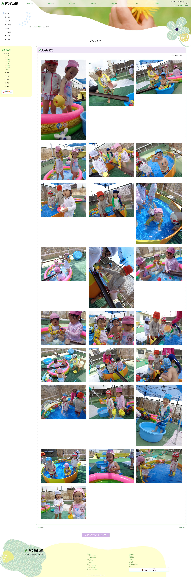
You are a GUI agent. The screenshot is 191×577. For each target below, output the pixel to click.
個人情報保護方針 (133, 564)
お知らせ (89, 564)
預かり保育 (72, 3)
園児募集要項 (90, 567)
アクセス (135, 3)
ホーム (7, 13)
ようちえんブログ (37, 26)
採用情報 (156, 3)
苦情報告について (133, 563)
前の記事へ (41, 527)
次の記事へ (182, 527)
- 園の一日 (90, 562)
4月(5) (7, 63)
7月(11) (7, 57)
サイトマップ (132, 566)
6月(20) (8, 59)
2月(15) (8, 67)
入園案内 (93, 3)
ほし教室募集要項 (91, 569)
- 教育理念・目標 (92, 556)
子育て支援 (114, 3)
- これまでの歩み (92, 557)
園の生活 (50, 3)
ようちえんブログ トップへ (94, 535)
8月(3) (7, 55)
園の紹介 (29, 3)
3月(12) (8, 65)
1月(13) (8, 69)
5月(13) (8, 61)
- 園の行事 (90, 560)
